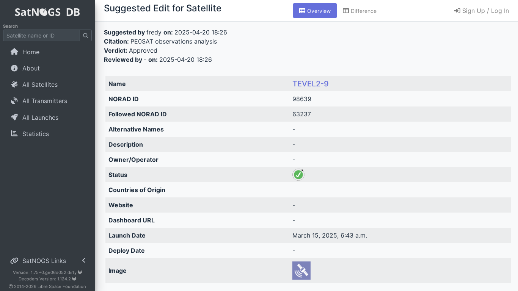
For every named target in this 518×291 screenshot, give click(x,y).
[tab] (315, 10)
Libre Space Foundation (62, 286)
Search (10, 26)
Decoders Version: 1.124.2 (45, 279)
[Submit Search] (86, 35)
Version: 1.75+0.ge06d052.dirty (45, 272)
